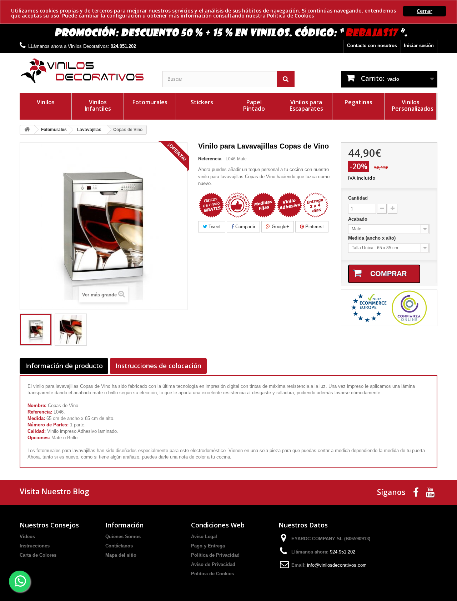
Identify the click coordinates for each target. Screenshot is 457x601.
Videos (27, 536)
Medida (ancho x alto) (372, 238)
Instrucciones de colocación (158, 365)
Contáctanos (119, 546)
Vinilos (46, 102)
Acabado (358, 219)
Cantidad (358, 198)
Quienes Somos (123, 536)
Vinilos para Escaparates (306, 105)
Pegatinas (358, 102)
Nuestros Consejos (49, 525)
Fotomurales (149, 102)
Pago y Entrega (208, 546)
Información (124, 525)
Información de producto (64, 365)
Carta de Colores (38, 555)
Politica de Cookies (212, 573)
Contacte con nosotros (372, 45)
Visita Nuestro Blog (54, 491)
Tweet (214, 226)
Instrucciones (35, 546)
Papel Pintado (254, 105)
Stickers (202, 102)
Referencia (209, 158)
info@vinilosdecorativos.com (337, 565)
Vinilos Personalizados (412, 105)
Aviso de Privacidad (213, 564)
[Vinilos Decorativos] (86, 71)
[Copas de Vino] (35, 329)
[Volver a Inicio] (27, 129)
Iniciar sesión (419, 45)
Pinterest (314, 226)
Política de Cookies (290, 15)
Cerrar (424, 10)
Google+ (279, 226)
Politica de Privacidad (215, 555)
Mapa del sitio (120, 555)
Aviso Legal (204, 536)
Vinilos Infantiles (98, 105)
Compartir (244, 226)
